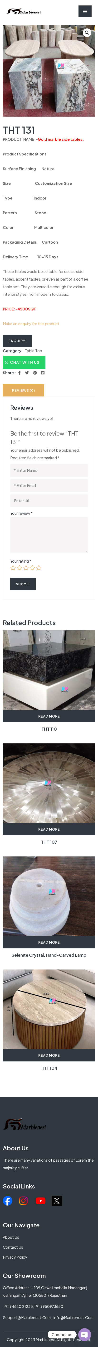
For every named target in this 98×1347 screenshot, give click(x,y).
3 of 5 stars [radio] (26, 568)
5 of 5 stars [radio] (39, 568)
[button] (87, 32)
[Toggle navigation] (85, 11)
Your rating (20, 561)
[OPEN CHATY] (84, 1334)
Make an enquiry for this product (31, 323)
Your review (21, 513)
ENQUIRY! (18, 341)
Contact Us (13, 1247)
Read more (49, 716)
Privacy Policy (15, 1257)
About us (11, 1237)
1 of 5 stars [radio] (13, 568)
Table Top (33, 350)
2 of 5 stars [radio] (19, 568)
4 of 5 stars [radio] (32, 568)
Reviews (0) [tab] (23, 390)
